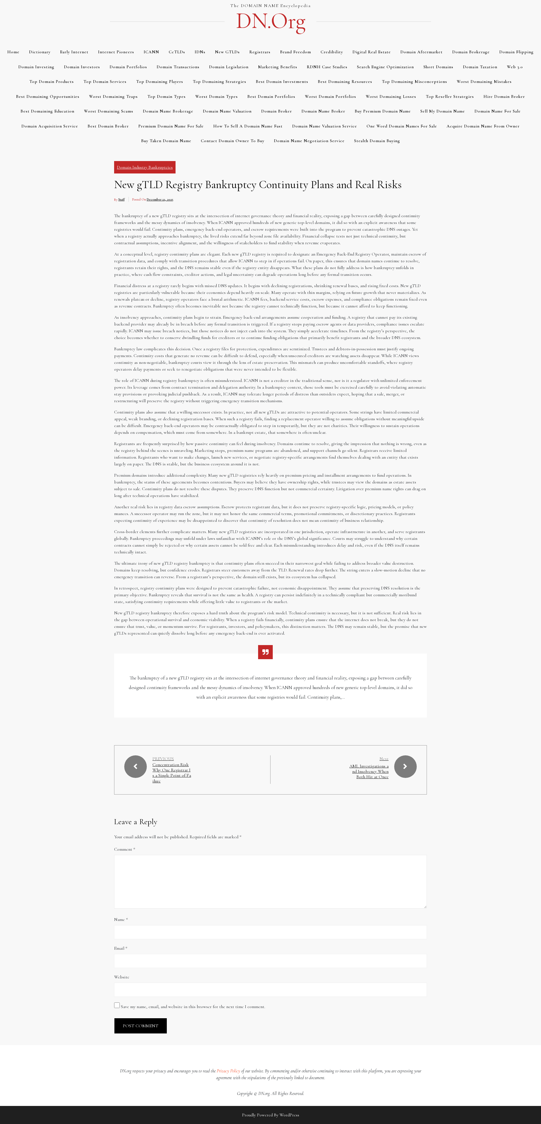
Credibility (332, 51)
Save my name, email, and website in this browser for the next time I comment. (193, 1006)
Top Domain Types (166, 96)
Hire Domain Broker (504, 96)
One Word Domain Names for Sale (402, 126)
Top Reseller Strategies (450, 96)
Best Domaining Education (47, 111)
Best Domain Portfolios (271, 96)
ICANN (151, 51)
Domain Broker (276, 111)
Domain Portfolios (128, 66)
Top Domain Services (105, 81)
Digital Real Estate (371, 51)
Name (121, 919)
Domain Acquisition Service (49, 126)
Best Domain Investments (282, 81)
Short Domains (438, 66)
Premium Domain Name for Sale (171, 126)
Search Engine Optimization (385, 66)
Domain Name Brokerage (168, 111)
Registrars (259, 51)
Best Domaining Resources (345, 81)
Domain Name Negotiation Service (309, 140)
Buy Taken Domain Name (166, 140)
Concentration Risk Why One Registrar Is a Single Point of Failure (171, 773)
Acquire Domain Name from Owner (483, 126)
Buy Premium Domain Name (383, 111)
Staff (121, 199)
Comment (124, 849)
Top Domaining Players (159, 81)
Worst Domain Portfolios (330, 96)
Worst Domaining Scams (108, 111)
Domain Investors (82, 66)
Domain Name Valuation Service (324, 126)
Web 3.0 (515, 66)
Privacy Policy (228, 1071)
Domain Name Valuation (227, 111)
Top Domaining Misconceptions (414, 81)
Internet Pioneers (116, 51)
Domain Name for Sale (498, 111)
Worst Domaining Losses (391, 96)
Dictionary (39, 51)
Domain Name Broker (323, 111)
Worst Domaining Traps (113, 96)
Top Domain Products (51, 81)
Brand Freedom (295, 51)
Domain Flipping (516, 51)
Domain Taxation (480, 66)
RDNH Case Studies (327, 66)
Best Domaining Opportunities (47, 96)
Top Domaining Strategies (219, 81)
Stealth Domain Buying (377, 140)
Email (120, 948)
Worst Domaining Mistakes (484, 81)
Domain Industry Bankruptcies (145, 167)
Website (121, 977)
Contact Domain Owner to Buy (232, 140)
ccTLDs (177, 51)
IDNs (200, 51)
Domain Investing (36, 66)
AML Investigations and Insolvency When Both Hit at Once (369, 771)
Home (13, 51)
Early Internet (74, 51)
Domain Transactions (178, 66)
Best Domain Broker (108, 126)
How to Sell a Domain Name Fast (248, 126)
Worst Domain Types (216, 96)
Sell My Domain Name (442, 111)
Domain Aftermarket (421, 51)
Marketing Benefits (277, 66)
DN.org (270, 20)
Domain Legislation (229, 66)
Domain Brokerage (471, 51)
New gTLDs (227, 51)
